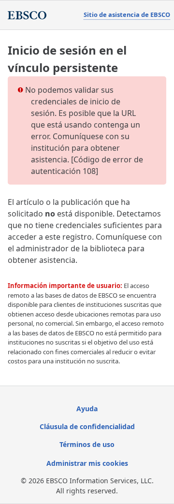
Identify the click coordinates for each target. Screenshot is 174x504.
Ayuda (87, 408)
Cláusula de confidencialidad (87, 426)
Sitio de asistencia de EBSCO (127, 14)
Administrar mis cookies (87, 463)
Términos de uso (87, 444)
